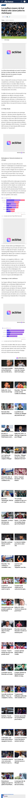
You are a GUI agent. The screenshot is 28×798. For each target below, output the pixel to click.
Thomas (2, 20)
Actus (3, 5)
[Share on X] (7, 17)
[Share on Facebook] (5, 17)
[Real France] (9, 1)
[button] (2, 1)
